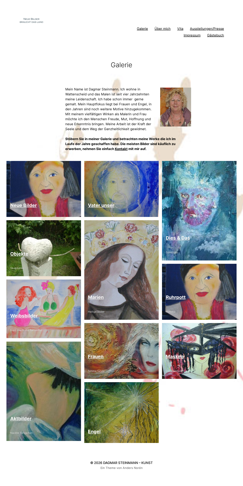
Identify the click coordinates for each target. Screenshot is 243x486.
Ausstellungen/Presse (207, 29)
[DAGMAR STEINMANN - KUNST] (53, 21)
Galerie (142, 29)
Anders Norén (133, 468)
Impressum (192, 35)
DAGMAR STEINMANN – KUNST (128, 463)
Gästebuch (215, 35)
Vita (180, 29)
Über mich (163, 29)
